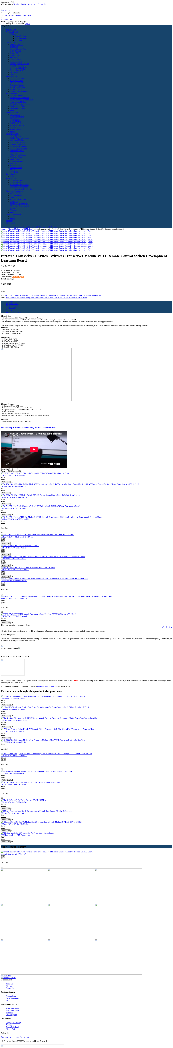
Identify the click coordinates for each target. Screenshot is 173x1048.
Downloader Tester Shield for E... (13, 559)
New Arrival (10, 227)
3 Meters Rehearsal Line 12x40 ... (13, 813)
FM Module (14, 127)
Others (12, 110)
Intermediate (10, 223)
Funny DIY (14, 53)
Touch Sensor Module (18, 106)
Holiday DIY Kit (16, 45)
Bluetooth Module (17, 117)
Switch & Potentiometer (19, 204)
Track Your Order (12, 998)
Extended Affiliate (12, 1010)
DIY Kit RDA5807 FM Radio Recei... (15, 802)
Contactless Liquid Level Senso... (13, 698)
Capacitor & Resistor (18, 199)
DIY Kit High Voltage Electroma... (14, 756)
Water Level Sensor (17, 108)
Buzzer (13, 208)
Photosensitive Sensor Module (21, 100)
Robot (12, 176)
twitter (12, 1037)
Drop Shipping (11, 1015)
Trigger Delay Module (23, 189)
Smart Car (18, 15)
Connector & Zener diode (19, 206)
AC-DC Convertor (17, 79)
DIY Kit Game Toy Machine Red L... (15, 720)
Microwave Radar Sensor (19, 98)
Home (3, 227)
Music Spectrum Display (19, 64)
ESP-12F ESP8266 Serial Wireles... (14, 548)
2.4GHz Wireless (16, 123)
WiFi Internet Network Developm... (14, 581)
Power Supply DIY (17, 70)
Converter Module (17, 140)
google (26, 1037)
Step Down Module (17, 87)
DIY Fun (24, 227)
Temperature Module (18, 102)
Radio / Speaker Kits (18, 49)
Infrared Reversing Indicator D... (13, 773)
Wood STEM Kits (17, 66)
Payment (9, 310)
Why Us (9, 986)
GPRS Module (15, 129)
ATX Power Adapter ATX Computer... (15, 835)
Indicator (13, 153)
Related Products (12, 306)
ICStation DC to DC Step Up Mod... (14, 824)
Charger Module (16, 81)
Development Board (13, 214)
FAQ (7, 1000)
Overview (9, 302)
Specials (18, 227)
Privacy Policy (11, 1029)
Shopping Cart (6, 19)
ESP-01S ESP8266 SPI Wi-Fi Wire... (15, 570)
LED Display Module (18, 149)
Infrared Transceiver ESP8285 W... (14, 854)
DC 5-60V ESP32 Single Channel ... (14, 508)
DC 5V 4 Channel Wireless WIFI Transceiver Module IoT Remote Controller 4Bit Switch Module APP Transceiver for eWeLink (53, 295)
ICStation (13, 34)
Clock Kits (14, 47)
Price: (3, 270)
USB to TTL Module (18, 155)
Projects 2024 (11, 30)
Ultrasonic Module (17, 151)
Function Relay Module (19, 187)
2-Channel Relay (16, 180)
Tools (12, 197)
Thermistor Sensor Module (20, 104)
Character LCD (16, 166)
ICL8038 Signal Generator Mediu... (14, 742)
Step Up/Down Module (19, 91)
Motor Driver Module (18, 146)
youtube (19, 1037)
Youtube (53, 227)
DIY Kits (4, 15)
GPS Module (15, 119)
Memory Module (16, 161)
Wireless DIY (15, 72)
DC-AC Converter (17, 83)
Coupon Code (11, 996)
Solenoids (14, 202)
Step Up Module (16, 89)
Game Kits (14, 57)
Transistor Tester (16, 157)
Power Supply (33, 227)
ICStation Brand (12, 32)
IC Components (44, 227)
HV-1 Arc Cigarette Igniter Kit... (13, 731)
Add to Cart (6, 482)
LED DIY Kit (15, 51)
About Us (9, 984)
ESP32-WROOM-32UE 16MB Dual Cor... (17, 537)
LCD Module (11, 163)
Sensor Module (11, 93)
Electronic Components (14, 191)
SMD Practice (15, 59)
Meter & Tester (16, 168)
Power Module (20, 36)
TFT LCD (14, 172)
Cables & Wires (16, 193)
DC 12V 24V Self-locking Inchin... (14, 486)
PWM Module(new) (17, 144)
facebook (4, 1037)
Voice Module (15, 136)
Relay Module (11, 178)
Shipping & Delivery (13, 312)
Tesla (12, 74)
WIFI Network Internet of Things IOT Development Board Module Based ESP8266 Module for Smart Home (46, 298)
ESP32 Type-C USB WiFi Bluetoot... (15, 475)
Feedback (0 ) (11, 308)
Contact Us (42, 4)
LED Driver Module (18, 142)
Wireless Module (12, 113)
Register (24, 4)
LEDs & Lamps (16, 195)
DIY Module (10, 42)
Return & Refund (12, 1027)
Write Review (167, 627)
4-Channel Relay (16, 183)
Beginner (9, 221)
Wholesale (9, 1013)
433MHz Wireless (17, 125)
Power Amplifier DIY (18, 68)
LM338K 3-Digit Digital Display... (14, 709)
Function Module (21, 38)
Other (12, 132)
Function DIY (15, 55)
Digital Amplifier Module (19, 138)
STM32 (13, 216)
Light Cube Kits (16, 62)
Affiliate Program (12, 1008)
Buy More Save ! (12, 304)
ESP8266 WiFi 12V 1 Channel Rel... (14, 598)
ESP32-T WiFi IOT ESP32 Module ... (15, 616)
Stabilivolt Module (17, 85)
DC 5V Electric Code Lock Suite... (14, 784)
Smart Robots (11, 174)
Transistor (14, 210)
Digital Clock (15, 159)
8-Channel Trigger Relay (19, 185)
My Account (32, 4)
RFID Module (15, 121)
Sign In (16, 4)
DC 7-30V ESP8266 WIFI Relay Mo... (15, 519)
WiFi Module (15, 115)
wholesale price (18, 277)
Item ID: (4, 266)
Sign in (27, 24)
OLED (13, 170)
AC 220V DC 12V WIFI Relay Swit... (15, 497)
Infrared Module (16, 96)
